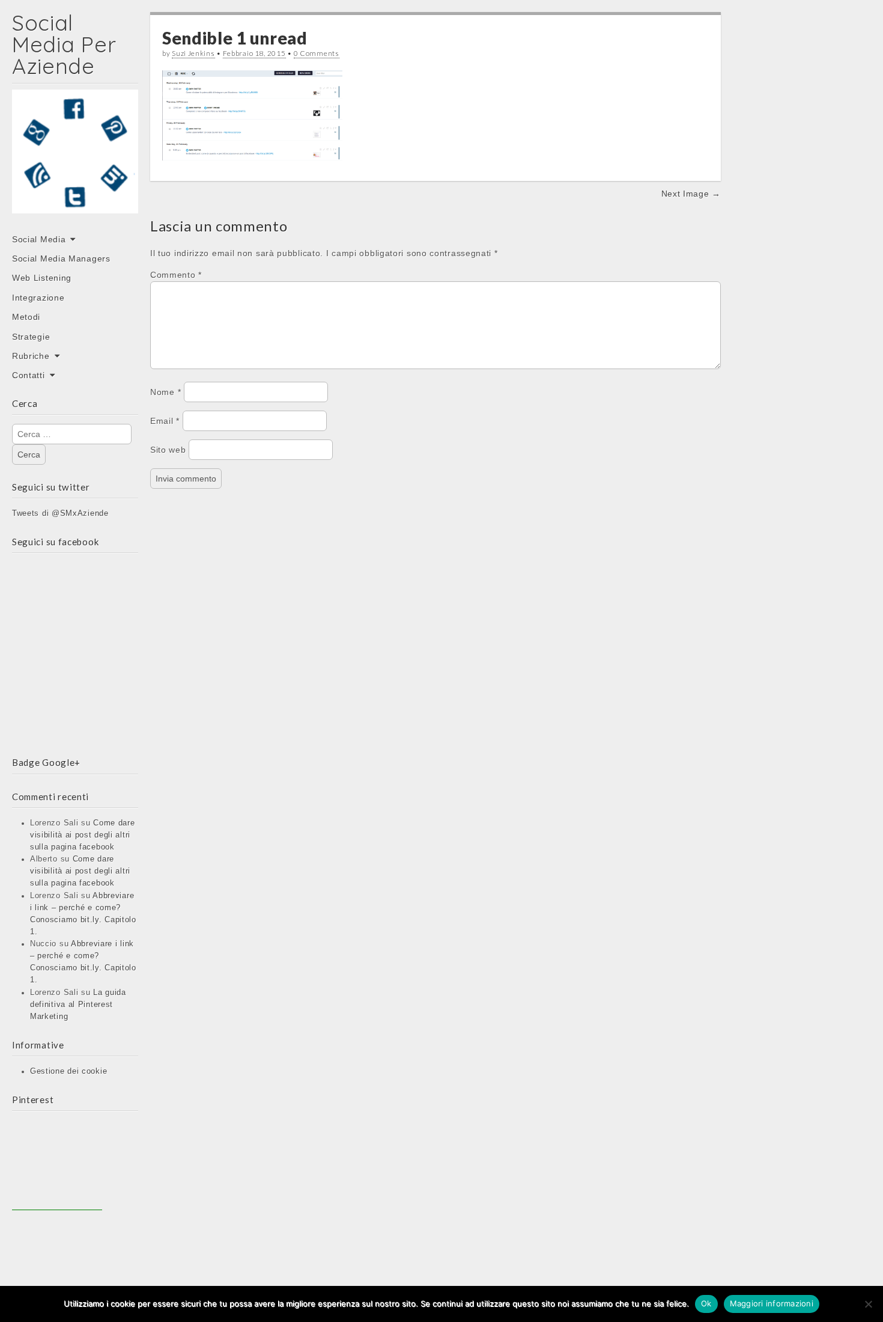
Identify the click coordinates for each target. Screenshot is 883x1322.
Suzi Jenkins (193, 53)
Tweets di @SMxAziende (60, 513)
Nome (165, 392)
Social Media (38, 239)
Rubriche (31, 356)
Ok (706, 1303)
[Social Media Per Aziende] (75, 160)
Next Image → (691, 193)
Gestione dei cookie (68, 1071)
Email (165, 421)
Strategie (31, 336)
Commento (176, 275)
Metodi (26, 317)
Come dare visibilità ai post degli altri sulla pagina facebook (82, 835)
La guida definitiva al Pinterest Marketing (78, 1004)
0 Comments (316, 53)
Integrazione (38, 297)
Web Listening (41, 278)
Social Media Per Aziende (64, 44)
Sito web (168, 449)
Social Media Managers (61, 258)
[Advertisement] (57, 1165)
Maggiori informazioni (771, 1303)
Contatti (28, 375)
